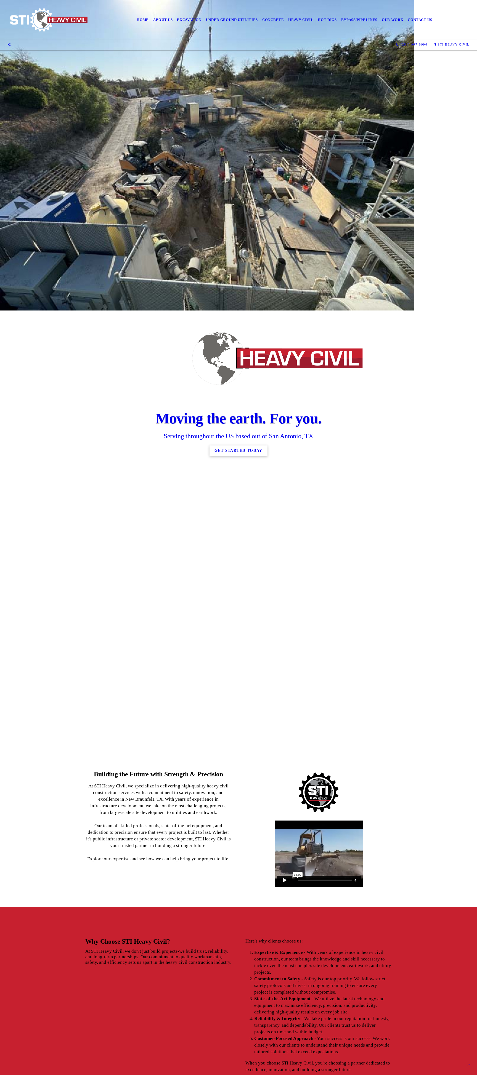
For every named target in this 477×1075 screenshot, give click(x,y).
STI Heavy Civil (454, 44)
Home (143, 20)
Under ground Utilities (232, 20)
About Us (163, 20)
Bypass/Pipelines (359, 20)
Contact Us (420, 20)
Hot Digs (327, 20)
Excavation (189, 20)
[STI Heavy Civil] (48, 19)
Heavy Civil (300, 20)
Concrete (273, 20)
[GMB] (9, 44)
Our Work (392, 20)
